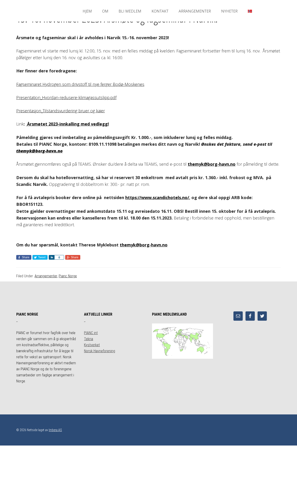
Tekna (88, 339)
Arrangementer (46, 276)
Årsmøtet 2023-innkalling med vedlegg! (67, 124)
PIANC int (91, 333)
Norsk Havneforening (99, 351)
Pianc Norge (68, 276)
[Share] (51, 257)
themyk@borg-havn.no (39, 151)
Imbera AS (55, 430)
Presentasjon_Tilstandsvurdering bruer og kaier (60, 110)
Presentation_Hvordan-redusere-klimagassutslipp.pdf (66, 97)
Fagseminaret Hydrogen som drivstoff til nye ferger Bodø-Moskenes (80, 84)
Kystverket (92, 345)
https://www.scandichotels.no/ (157, 197)
